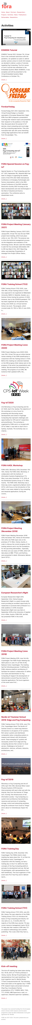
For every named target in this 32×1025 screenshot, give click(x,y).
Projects (3, 15)
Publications (22, 15)
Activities (10, 15)
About (8, 12)
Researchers (21, 12)
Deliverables (5, 17)
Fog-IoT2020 (7, 402)
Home (3, 12)
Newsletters (14, 17)
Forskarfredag (8, 106)
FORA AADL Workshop (12, 465)
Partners (13, 12)
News (16, 15)
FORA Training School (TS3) (14, 284)
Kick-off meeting (9, 966)
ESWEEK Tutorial (9, 50)
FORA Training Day (10, 849)
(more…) (4, 80)
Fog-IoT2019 (7, 779)
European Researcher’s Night (14, 592)
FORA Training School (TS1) (14, 908)
